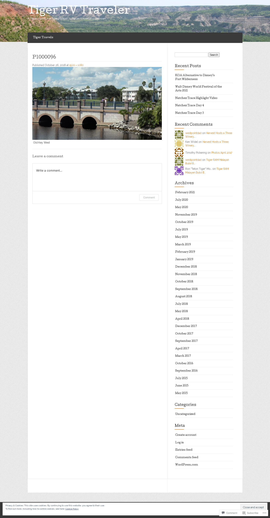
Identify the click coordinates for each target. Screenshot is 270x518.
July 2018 (181, 304)
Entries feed (183, 450)
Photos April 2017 (221, 152)
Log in (179, 442)
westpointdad (193, 133)
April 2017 (182, 349)
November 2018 (186, 274)
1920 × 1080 (76, 65)
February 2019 (185, 252)
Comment (149, 197)
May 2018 (181, 311)
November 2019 (186, 215)
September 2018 (186, 289)
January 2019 (184, 259)
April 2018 (182, 319)
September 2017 (186, 341)
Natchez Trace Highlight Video (196, 98)
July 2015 (181, 378)
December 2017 (186, 326)
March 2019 (183, 244)
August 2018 (183, 296)
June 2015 (181, 386)
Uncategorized (185, 414)
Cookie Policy (72, 509)
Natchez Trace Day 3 (189, 113)
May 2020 (181, 207)
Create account (185, 435)
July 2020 (181, 200)
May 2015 (181, 393)
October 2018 (184, 282)
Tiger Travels (43, 37)
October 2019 (184, 222)
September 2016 (186, 371)
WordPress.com (186, 465)
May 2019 (181, 237)
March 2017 (183, 356)
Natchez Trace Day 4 (189, 105)
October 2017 (184, 334)
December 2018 (186, 267)
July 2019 (181, 230)
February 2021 (185, 192)
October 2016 (184, 363)
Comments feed (186, 457)
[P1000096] (97, 103)
